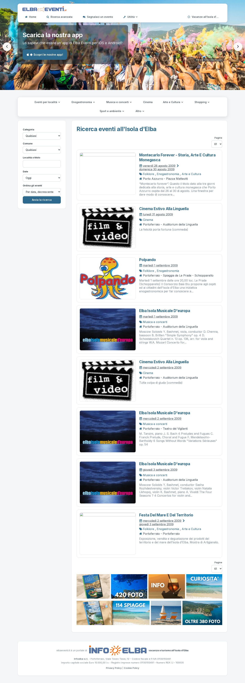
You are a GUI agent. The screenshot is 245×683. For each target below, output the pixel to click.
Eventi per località (46, 102)
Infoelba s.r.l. (81, 658)
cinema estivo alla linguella (164, 208)
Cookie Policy (131, 667)
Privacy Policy (114, 667)
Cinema (148, 102)
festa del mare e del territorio (166, 515)
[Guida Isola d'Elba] (149, 586)
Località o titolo (31, 157)
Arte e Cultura (172, 102)
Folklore (148, 174)
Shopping (201, 102)
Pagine (218, 137)
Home (32, 16)
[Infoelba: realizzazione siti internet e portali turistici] (118, 650)
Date (25, 171)
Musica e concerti (117, 102)
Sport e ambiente (111, 111)
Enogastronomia (82, 102)
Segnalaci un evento (99, 16)
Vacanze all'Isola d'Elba (206, 16)
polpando (147, 259)
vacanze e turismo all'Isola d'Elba (169, 650)
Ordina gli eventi (32, 185)
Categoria (28, 129)
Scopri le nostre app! (48, 54)
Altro (139, 111)
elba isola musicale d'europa (164, 310)
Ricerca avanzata (61, 16)
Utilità (131, 16)
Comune (27, 143)
